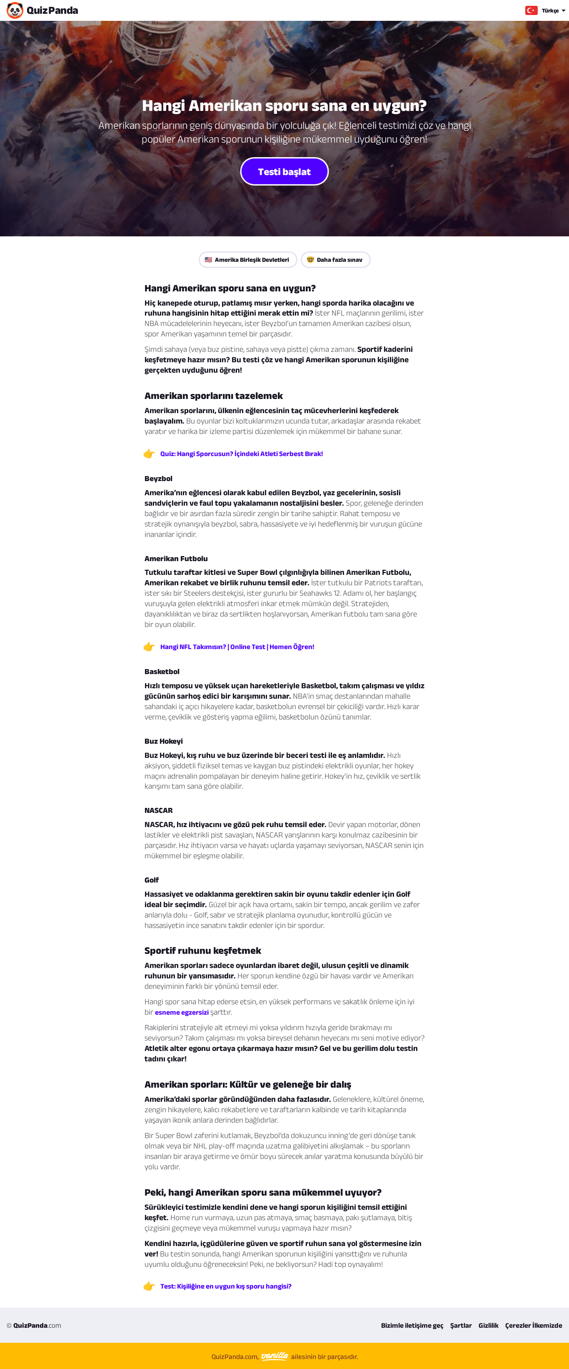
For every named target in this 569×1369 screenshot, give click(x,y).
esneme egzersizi (182, 1012)
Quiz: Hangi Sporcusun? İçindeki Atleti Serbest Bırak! (241, 453)
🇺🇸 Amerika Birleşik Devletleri (247, 259)
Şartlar (461, 1325)
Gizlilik (489, 1325)
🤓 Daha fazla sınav (334, 259)
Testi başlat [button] (284, 171)
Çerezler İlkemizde (533, 1325)
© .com (34, 1325)
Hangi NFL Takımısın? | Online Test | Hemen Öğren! (237, 646)
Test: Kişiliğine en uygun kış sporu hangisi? (226, 1286)
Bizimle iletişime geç (412, 1325)
